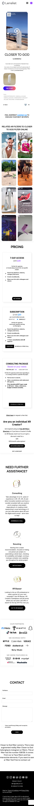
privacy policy (17, 781)
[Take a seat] (9, 145)
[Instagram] (11, 777)
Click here (9, 415)
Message (4, 706)
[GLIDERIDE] (25, 200)
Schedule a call (17, 521)
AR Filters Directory (11, 800)
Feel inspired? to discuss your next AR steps (17, 116)
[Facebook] (7, 777)
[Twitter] (17, 777)
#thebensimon (19, 99)
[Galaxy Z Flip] (25, 228)
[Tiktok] (20, 777)
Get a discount (17, 451)
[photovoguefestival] (25, 145)
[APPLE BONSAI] (9, 173)
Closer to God (17, 55)
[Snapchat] (14, 777)
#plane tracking (9, 99)
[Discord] (23, 777)
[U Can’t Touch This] (25, 173)
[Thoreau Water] (9, 200)
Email (3, 698)
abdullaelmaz (17, 59)
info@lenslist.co (17, 783)
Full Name (5, 690)
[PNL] (9, 228)
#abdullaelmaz (9, 98)
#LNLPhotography (9, 96)
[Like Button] (25, 105)
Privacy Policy (25, 790)
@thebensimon (19, 70)
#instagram (18, 98)
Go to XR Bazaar (17, 608)
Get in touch (17, 565)
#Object (25, 98)
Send (17, 732)
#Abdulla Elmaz (21, 96)
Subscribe (10, 346)
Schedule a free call (22, 346)
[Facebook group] (26, 777)
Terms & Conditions (13, 790)
